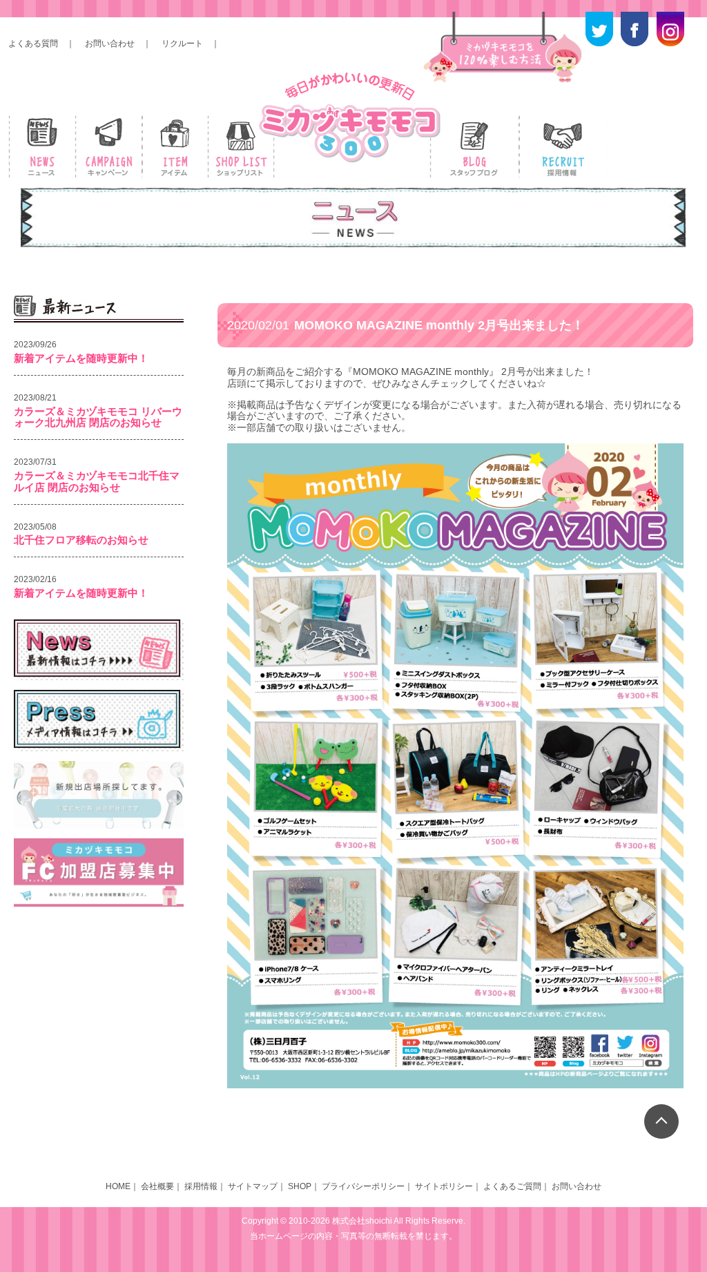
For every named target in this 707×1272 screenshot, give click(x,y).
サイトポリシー (444, 1186)
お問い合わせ (110, 43)
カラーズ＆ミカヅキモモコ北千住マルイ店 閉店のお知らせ (97, 481)
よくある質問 (33, 43)
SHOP (299, 1186)
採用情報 (200, 1186)
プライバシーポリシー (363, 1186)
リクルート (182, 43)
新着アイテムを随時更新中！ (81, 358)
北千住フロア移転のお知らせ (81, 540)
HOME (118, 1186)
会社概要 (157, 1186)
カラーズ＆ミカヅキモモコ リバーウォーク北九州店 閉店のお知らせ (98, 417)
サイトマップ (253, 1186)
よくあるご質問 (512, 1186)
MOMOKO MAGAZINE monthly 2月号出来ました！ (405, 325)
